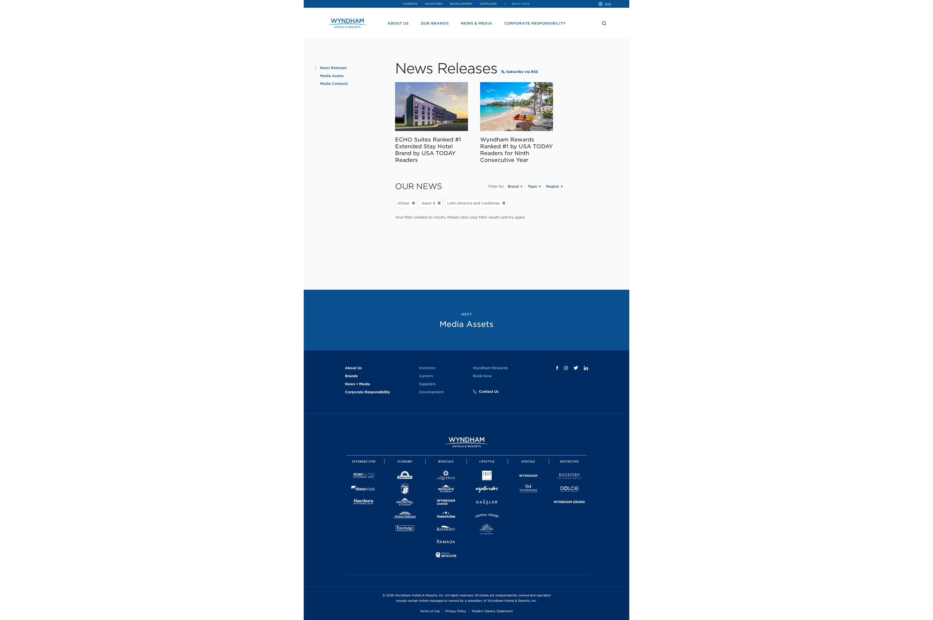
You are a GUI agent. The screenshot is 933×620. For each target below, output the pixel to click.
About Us (398, 23)
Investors (434, 3)
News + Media (357, 384)
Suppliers (488, 3)
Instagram (566, 368)
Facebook (557, 368)
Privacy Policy (455, 611)
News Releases (333, 68)
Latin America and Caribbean (473, 203)
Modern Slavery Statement (492, 611)
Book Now (521, 3)
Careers (410, 3)
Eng (608, 3)
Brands (351, 376)
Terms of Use (430, 611)
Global (403, 203)
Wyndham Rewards (490, 368)
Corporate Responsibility (535, 23)
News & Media (476, 23)
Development (461, 3)
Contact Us (489, 391)
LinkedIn (586, 368)
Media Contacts (334, 84)
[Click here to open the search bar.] (604, 23)
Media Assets (332, 76)
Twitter (576, 368)
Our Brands (435, 23)
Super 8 (428, 203)
